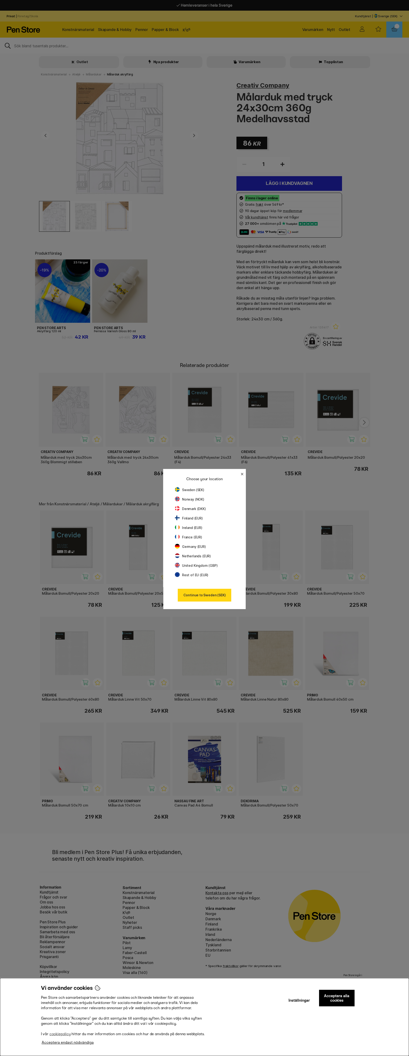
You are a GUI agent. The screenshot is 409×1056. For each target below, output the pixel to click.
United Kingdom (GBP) (200, 565)
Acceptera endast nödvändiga (68, 1042)
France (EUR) (192, 537)
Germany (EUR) (194, 547)
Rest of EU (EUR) (195, 575)
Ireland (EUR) (192, 528)
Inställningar (299, 1000)
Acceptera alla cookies (336, 998)
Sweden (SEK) (193, 490)
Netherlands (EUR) (196, 556)
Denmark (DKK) (194, 509)
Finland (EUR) (192, 518)
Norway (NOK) (193, 499)
